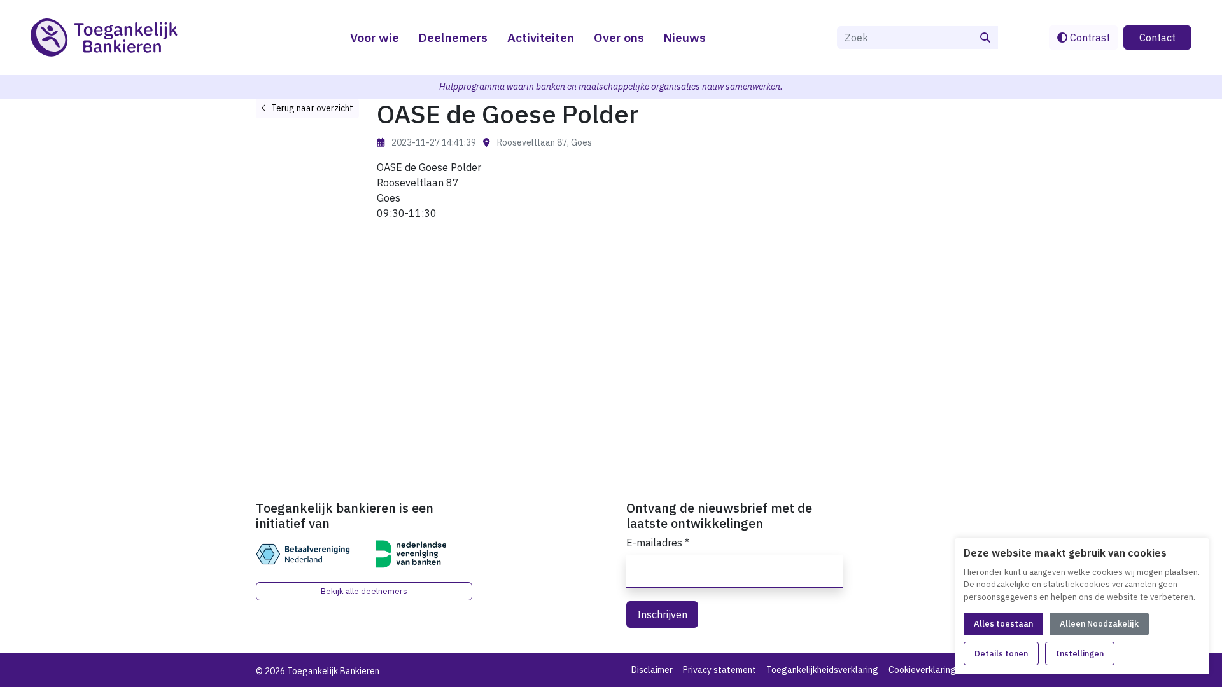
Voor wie (374, 37)
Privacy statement (719, 670)
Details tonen (1001, 653)
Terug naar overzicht (311, 108)
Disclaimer (652, 670)
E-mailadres (657, 542)
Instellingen (1080, 653)
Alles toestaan (1003, 623)
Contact (1157, 37)
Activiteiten (540, 37)
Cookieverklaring (922, 670)
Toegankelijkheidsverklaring (822, 670)
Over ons (619, 37)
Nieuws (684, 37)
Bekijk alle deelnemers (364, 591)
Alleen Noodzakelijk (1099, 623)
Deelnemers (453, 37)
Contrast (1088, 37)
